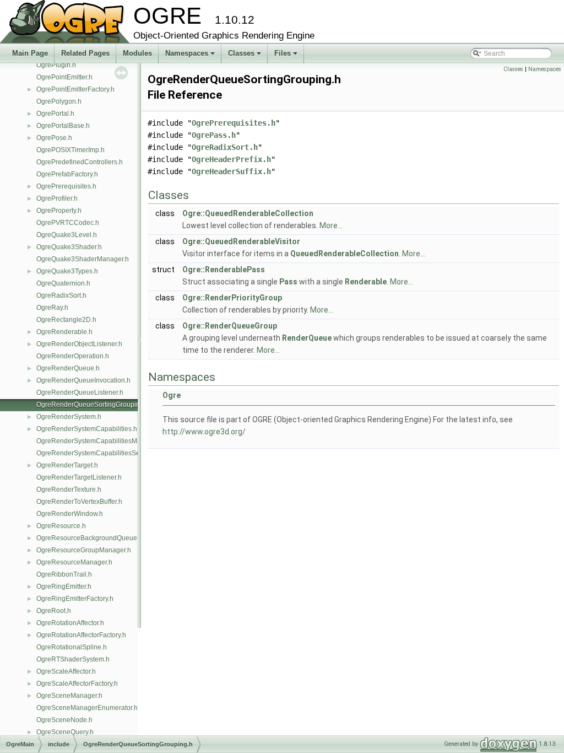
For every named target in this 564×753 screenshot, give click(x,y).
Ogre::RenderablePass (223, 269)
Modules (137, 53)
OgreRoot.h (53, 611)
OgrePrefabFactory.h (67, 174)
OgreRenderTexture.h (68, 489)
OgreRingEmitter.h (63, 586)
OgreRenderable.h (64, 332)
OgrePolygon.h (59, 101)
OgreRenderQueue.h (68, 368)
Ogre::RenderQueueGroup (229, 325)
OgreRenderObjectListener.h (79, 344)
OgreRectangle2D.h (66, 320)
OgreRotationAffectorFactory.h (81, 635)
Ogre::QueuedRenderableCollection (247, 213)
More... (331, 225)
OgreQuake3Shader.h (69, 247)
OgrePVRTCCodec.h (67, 223)
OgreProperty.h (59, 210)
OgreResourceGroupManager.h (83, 550)
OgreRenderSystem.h (68, 417)
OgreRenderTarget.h (67, 465)
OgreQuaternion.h (63, 283)
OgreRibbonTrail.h (64, 574)
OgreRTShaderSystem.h (73, 659)
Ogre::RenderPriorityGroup (232, 297)
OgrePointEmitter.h (64, 77)
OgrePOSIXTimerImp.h (70, 150)
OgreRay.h (52, 307)
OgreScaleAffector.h (66, 671)
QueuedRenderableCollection (344, 253)
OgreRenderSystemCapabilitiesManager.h (100, 441)
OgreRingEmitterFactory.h (74, 599)
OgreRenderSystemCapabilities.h (86, 429)
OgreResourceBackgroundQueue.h (89, 538)
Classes (245, 56)
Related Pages (85, 53)
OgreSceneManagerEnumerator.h (87, 708)
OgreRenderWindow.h (69, 514)
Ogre (171, 395)
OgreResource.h (61, 526)
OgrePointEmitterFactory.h (75, 89)
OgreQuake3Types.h (67, 271)
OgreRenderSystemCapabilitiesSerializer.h (100, 453)
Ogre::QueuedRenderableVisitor (241, 241)
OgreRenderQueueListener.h (79, 392)
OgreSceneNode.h (64, 720)
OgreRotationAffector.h (70, 623)
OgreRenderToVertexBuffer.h (79, 501)
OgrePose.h (54, 138)
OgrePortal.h (55, 113)
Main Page (30, 53)
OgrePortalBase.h (63, 126)
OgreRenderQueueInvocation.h (83, 380)
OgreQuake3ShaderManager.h (82, 259)
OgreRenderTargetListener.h (79, 477)
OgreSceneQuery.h (65, 732)
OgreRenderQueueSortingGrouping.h (92, 404)
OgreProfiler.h (57, 198)
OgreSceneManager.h (69, 696)
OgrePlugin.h (56, 65)
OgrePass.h (214, 135)
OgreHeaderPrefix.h (231, 159)
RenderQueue (307, 338)
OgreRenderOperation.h (72, 356)
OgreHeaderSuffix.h (231, 171)
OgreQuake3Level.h (66, 235)
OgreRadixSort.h (61, 295)
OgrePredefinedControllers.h (79, 162)
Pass (288, 281)
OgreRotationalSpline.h (71, 647)
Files (286, 56)
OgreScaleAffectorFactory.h (77, 683)
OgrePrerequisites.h (66, 186)
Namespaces (190, 56)
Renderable (366, 281)
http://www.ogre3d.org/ (204, 431)
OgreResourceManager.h (74, 562)
